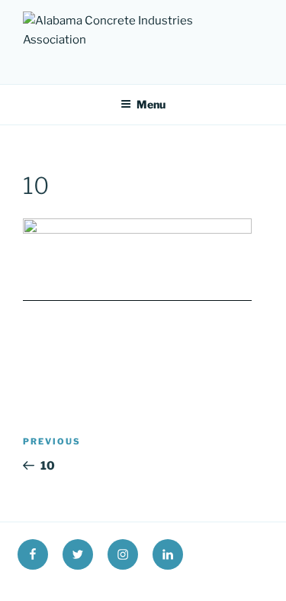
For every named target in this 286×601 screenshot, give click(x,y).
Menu (151, 104)
